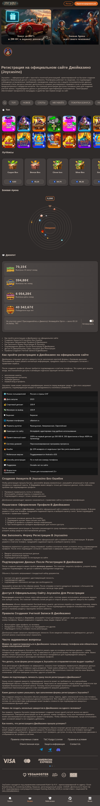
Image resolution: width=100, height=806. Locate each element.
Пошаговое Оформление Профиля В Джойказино (26, 342)
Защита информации (54, 744)
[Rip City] (54, 123)
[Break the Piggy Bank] (8, 140)
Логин (68, 4)
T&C (16, 323)
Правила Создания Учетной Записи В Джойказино (26, 350)
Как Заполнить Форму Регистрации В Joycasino (25, 344)
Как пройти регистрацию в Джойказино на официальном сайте (31, 338)
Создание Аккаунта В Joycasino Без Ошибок (23, 340)
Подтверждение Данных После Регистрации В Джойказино (30, 346)
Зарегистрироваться (86, 4)
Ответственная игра (29, 744)
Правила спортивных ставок (24, 739)
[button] (50, 102)
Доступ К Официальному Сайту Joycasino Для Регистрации (30, 348)
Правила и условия (77, 739)
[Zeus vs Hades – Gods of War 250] (54, 140)
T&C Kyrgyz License (53, 739)
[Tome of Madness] (23, 123)
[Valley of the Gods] (23, 140)
